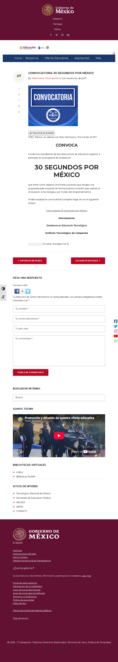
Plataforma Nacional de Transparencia (32, 560)
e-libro (19, 472)
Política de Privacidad (99, 642)
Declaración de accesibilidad (27, 586)
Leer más (86, 576)
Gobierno (57, 18)
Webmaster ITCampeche (45, 78)
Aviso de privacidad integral (26, 590)
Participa (57, 24)
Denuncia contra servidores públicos (32, 610)
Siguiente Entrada (87, 261)
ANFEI (19, 506)
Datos (57, 29)
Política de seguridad (23, 600)
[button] (17, 290)
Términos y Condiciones (25, 596)
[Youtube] (68, 35)
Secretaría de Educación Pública (33, 498)
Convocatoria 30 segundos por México (66, 210)
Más (98, 58)
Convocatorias (70, 78)
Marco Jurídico (20, 557)
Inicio (18, 58)
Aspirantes (82, 58)
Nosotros (32, 58)
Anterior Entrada (31, 261)
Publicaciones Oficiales (24, 554)
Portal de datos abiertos (25, 583)
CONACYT (21, 511)
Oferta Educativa (57, 58)
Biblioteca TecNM (25, 476)
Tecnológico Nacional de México (33, 493)
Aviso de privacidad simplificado (29, 593)
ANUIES (20, 502)
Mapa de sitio (19, 603)
